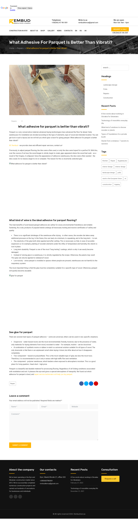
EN (76, 31)
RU (81, 31)
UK (85, 31)
